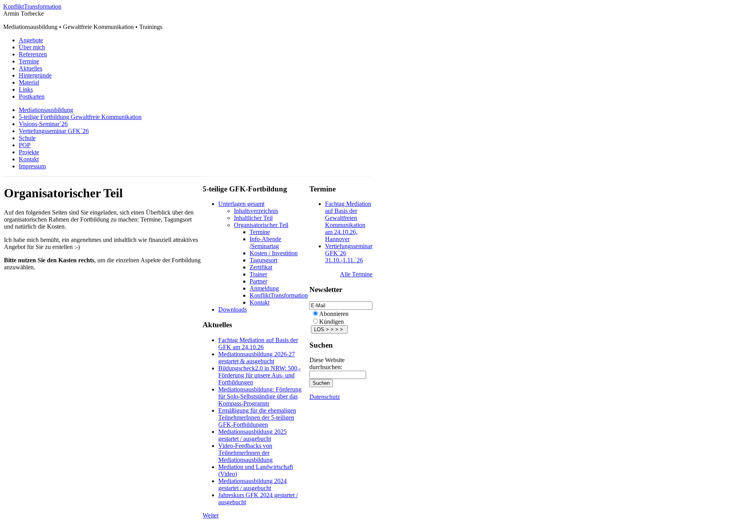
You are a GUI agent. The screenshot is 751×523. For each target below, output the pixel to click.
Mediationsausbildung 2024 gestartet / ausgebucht (252, 484)
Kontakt (29, 159)
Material (29, 82)
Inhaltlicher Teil (253, 218)
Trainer (258, 274)
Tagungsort (263, 260)
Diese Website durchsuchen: (327, 363)
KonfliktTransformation (32, 6)
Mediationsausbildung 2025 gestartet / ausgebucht (252, 435)
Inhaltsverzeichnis (256, 210)
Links (26, 89)
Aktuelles (30, 68)
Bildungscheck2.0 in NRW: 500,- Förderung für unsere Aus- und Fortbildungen (259, 375)
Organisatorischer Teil (261, 225)
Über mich (32, 47)
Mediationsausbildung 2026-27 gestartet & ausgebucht (256, 357)
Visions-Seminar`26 (43, 124)
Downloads (232, 309)
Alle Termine (356, 274)
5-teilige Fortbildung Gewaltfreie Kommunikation (80, 117)
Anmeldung (264, 288)
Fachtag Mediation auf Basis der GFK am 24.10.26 (258, 343)
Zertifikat (261, 267)
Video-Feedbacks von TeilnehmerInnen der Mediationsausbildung (245, 452)
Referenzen (33, 54)
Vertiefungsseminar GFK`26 (54, 131)
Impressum (32, 166)
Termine (29, 61)
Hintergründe (35, 75)
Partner (258, 281)
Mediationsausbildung (46, 109)
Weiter (211, 515)
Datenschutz (324, 396)
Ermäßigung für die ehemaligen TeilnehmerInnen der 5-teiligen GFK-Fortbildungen (257, 417)
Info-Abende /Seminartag (265, 242)
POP (25, 145)
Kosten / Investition (274, 253)
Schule (27, 138)
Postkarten (32, 96)
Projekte (29, 152)
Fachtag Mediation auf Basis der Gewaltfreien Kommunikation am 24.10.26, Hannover (348, 221)
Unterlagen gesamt (241, 203)
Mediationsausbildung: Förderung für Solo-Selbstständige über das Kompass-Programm (260, 396)
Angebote (31, 40)
